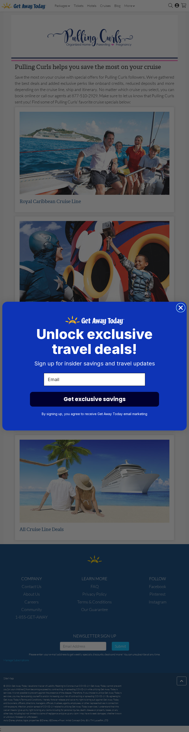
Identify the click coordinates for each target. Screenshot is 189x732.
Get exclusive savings (95, 399)
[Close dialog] (181, 308)
